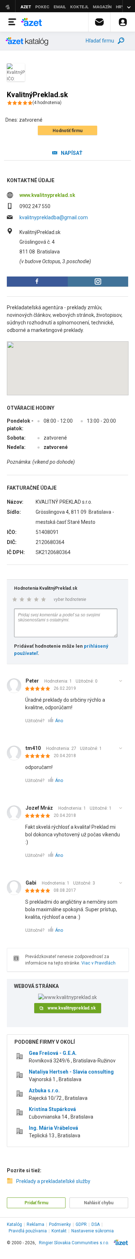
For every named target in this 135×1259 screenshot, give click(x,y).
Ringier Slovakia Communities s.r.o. (74, 1242)
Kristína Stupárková (52, 1109)
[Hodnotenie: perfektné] (39, 689)
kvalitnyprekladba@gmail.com (53, 217)
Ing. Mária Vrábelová (53, 1128)
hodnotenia (47, 102)
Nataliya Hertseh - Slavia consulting (71, 1072)
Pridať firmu (36, 1202)
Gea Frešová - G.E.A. (53, 1053)
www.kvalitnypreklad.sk (47, 195)
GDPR (81, 1224)
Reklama (35, 1224)
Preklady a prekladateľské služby (53, 1181)
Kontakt (59, 1230)
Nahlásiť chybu (98, 1202)
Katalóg (14, 1224)
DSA (95, 1224)
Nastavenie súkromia (92, 1230)
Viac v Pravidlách (98, 963)
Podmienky (60, 1224)
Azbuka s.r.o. (44, 1090)
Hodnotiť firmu (67, 130)
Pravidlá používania (28, 1230)
